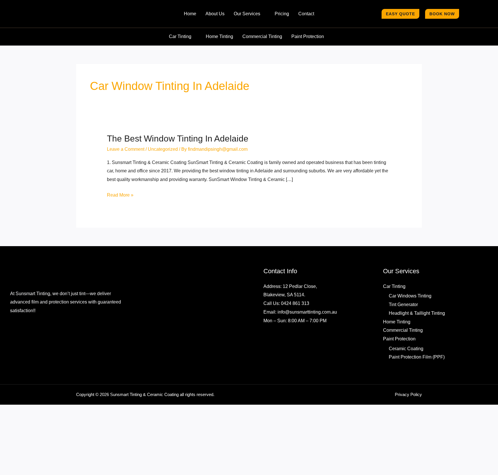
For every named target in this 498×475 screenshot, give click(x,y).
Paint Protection (400, 355)
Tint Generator (405, 321)
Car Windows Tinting (411, 312)
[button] (263, 21)
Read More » (120, 212)
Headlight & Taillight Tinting (419, 329)
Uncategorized (165, 167)
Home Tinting (398, 338)
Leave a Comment (126, 167)
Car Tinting (395, 302)
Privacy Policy (409, 412)
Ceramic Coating (406, 364)
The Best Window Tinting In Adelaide (179, 152)
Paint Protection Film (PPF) (417, 373)
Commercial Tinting (404, 346)
